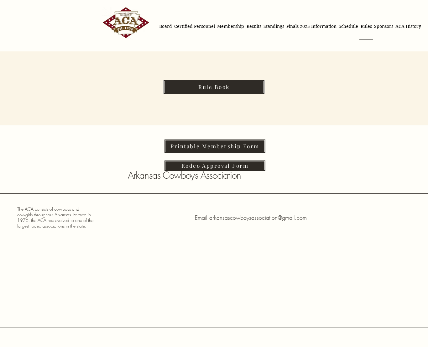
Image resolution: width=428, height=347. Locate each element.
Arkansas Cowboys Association (184, 175)
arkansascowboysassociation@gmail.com (258, 217)
